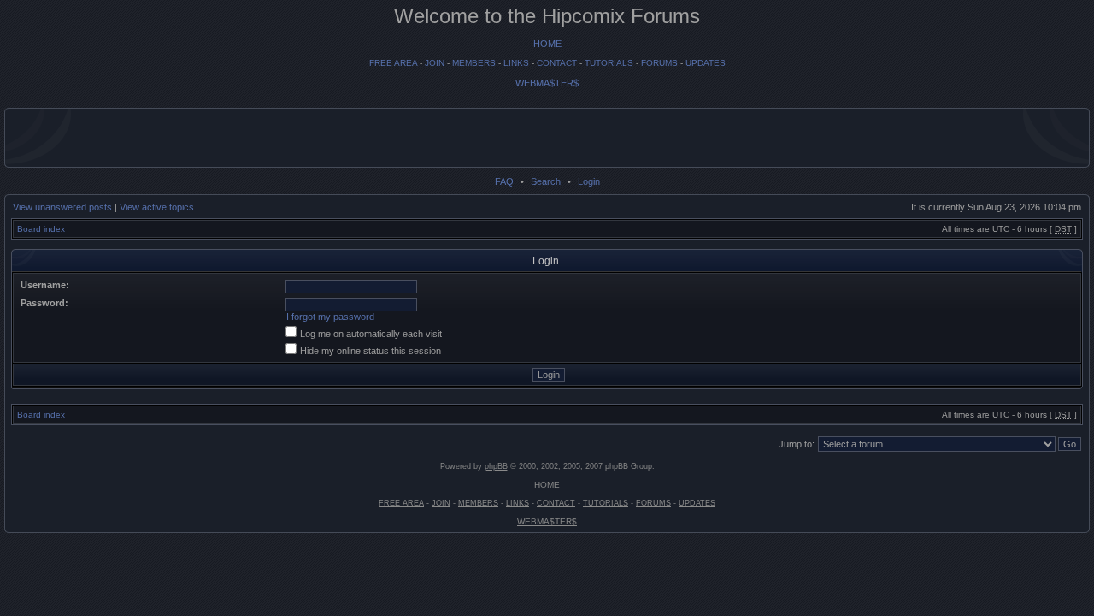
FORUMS (659, 63)
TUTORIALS (609, 63)
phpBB (496, 466)
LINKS (516, 63)
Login (589, 181)
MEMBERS (474, 63)
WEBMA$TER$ (547, 83)
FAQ (504, 181)
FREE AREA (393, 63)
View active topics (157, 207)
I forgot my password (330, 316)
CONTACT (557, 63)
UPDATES (705, 63)
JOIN (434, 63)
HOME (547, 43)
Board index (41, 229)
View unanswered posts (62, 207)
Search (546, 181)
